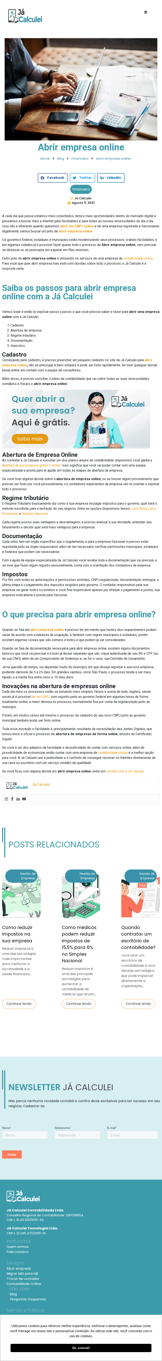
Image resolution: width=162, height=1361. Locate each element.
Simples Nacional (35, 514)
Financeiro (81, 189)
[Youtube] (24, 799)
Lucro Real (138, 509)
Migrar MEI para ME (22, 1273)
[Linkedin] (18, 799)
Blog (13, 1294)
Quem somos (17, 1246)
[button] (53, 178)
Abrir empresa (19, 1268)
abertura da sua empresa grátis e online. (31, 465)
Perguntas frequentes (28, 1299)
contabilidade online (138, 258)
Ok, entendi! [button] (81, 1348)
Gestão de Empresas (27, 876)
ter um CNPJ (41, 697)
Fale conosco (18, 1251)
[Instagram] (6, 799)
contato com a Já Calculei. (125, 771)
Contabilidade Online (24, 1283)
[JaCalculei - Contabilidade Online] (81, 1196)
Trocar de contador (23, 1278)
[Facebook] (12, 799)
